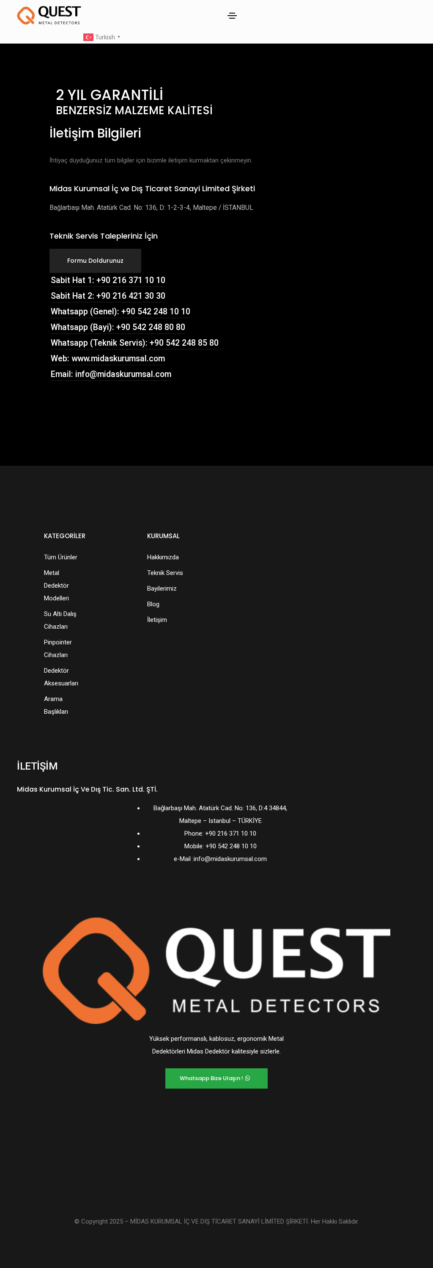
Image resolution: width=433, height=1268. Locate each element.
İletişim (157, 620)
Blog (153, 604)
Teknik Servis (165, 573)
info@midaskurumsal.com (230, 859)
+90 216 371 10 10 (230, 833)
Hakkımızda (163, 557)
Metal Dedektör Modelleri (56, 585)
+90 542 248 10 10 (231, 846)
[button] (95, 261)
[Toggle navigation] (232, 16)
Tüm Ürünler (60, 557)
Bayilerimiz (162, 588)
